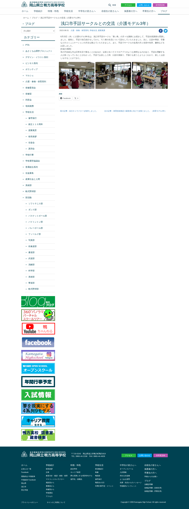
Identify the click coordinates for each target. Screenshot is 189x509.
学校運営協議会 (32, 161)
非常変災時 (160, 5)
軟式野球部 (30, 191)
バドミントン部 (35, 222)
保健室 (28, 94)
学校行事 (29, 155)
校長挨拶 (32, 136)
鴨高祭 (97, 476)
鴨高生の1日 (99, 483)
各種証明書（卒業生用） (153, 491)
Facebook (25, 472)
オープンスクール (126, 469)
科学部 (31, 271)
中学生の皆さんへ (87, 11)
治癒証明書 (148, 484)
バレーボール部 (35, 228)
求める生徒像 (125, 476)
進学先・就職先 (76, 479)
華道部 (31, 283)
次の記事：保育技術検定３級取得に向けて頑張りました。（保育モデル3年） (135, 111)
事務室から (50, 486)
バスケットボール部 (37, 216)
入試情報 (123, 472)
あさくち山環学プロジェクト (38, 51)
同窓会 (28, 100)
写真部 (31, 240)
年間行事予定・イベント (104, 486)
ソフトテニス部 (35, 203)
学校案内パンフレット (128, 486)
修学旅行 (32, 118)
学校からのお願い (151, 476)
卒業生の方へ (149, 11)
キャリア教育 (75, 472)
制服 (96, 472)
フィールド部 (34, 234)
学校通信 (49, 493)
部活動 (28, 197)
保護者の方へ (130, 11)
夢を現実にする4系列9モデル (81, 476)
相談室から (50, 483)
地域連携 (29, 106)
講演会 (31, 149)
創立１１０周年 (35, 124)
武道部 (31, 258)
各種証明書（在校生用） (153, 488)
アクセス (128, 5)
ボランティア (31, 69)
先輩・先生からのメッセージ (131, 483)
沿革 (47, 472)
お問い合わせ (144, 5)
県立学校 (24, 490)
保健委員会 (30, 88)
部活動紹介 (99, 469)
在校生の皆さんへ (110, 11)
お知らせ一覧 (26, 469)
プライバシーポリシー (29, 502)
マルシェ (29, 75)
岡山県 (23, 483)
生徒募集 (29, 173)
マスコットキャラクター (55, 479)
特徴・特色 (53, 11)
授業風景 (101, 30)
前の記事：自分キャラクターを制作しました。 (79, 111)
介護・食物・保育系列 (80, 30)
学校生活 (68, 11)
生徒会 (31, 142)
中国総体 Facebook (28, 480)
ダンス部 (32, 210)
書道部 (31, 252)
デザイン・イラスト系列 (36, 57)
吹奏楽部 (32, 246)
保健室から (50, 489)
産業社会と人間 (32, 179)
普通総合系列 (31, 167)
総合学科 (73, 469)
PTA (27, 45)
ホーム (25, 11)
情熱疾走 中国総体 (28, 476)
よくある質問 (125, 479)
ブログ (164, 11)
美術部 (28, 185)
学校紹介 (38, 11)
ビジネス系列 (31, 63)
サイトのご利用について (56, 502)
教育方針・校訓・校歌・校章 (57, 476)
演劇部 (31, 265)
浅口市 (23, 487)
